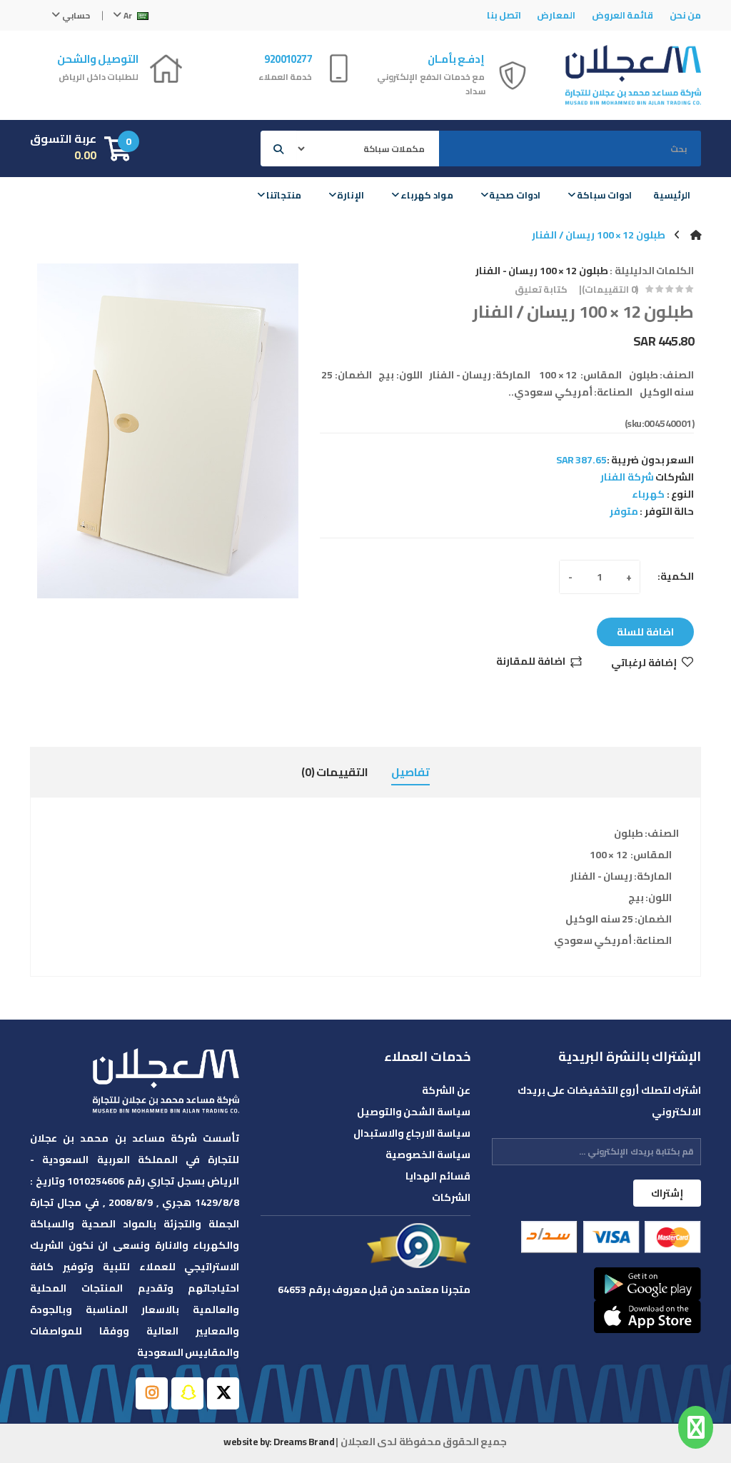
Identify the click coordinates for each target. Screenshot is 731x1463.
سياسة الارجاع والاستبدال (411, 1133)
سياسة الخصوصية (427, 1154)
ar (127, 15)
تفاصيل (410, 772)
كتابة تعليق (541, 289)
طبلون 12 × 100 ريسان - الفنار (541, 270)
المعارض (556, 15)
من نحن (685, 15)
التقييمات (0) (334, 772)
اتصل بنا (504, 15)
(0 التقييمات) (609, 289)
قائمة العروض (622, 15)
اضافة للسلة (645, 632)
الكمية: (675, 576)
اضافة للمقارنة (530, 661)
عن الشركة (446, 1090)
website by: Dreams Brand (278, 1441)
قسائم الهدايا (437, 1176)
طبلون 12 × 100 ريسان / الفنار (598, 235)
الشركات (451, 1197)
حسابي (75, 15)
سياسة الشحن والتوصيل (413, 1111)
